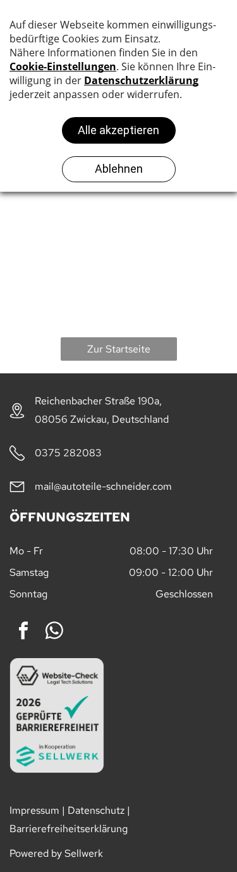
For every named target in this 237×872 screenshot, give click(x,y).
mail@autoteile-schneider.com (103, 486)
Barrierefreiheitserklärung (68, 828)
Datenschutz (96, 810)
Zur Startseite (118, 349)
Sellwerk (83, 853)
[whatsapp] (54, 632)
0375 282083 (68, 452)
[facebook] (23, 632)
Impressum (34, 810)
